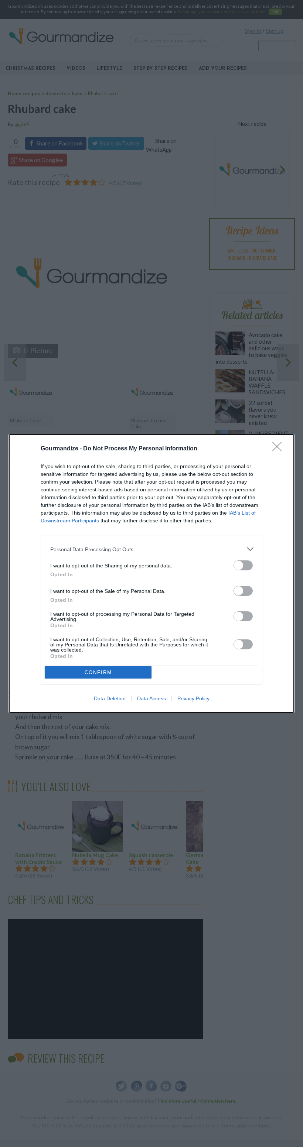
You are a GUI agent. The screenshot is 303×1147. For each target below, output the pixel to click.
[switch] (243, 565)
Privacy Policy (193, 698)
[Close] (279, 449)
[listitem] (151, 549)
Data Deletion (110, 698)
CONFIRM (98, 672)
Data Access (151, 698)
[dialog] (151, 573)
